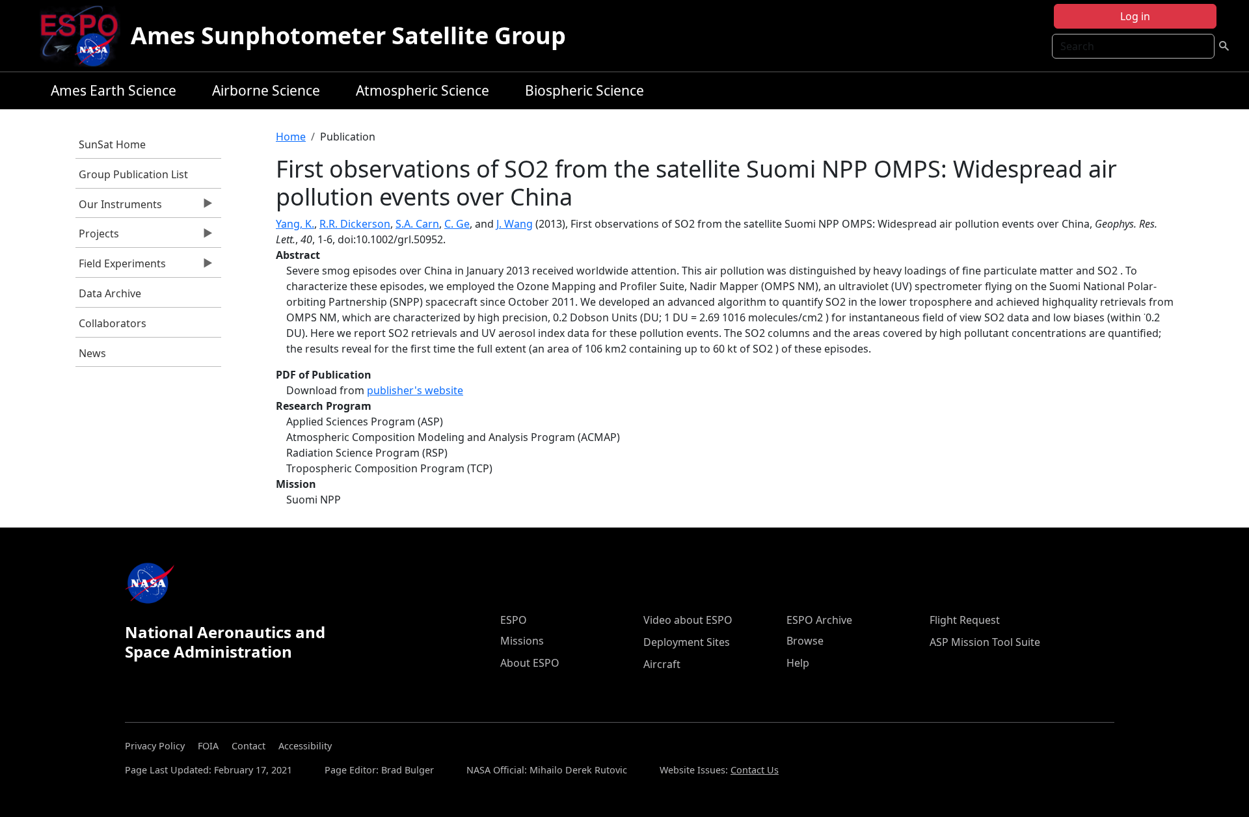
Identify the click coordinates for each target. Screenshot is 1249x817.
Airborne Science (266, 90)
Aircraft (661, 664)
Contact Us (755, 770)
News (92, 353)
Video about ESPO (687, 620)
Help (797, 663)
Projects (97, 236)
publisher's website (415, 390)
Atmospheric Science (422, 90)
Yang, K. (295, 224)
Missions (522, 641)
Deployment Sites (686, 642)
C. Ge (457, 224)
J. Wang (514, 224)
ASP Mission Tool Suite (985, 642)
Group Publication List (133, 174)
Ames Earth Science (113, 90)
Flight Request (965, 620)
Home (291, 136)
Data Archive (110, 293)
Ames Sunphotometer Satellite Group (348, 35)
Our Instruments (118, 207)
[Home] (84, 35)
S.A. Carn (417, 224)
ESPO (513, 620)
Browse (805, 641)
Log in (1135, 16)
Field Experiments (120, 266)
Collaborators (112, 323)
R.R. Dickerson (354, 224)
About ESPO (529, 663)
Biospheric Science (584, 90)
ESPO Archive (819, 620)
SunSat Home (112, 144)
